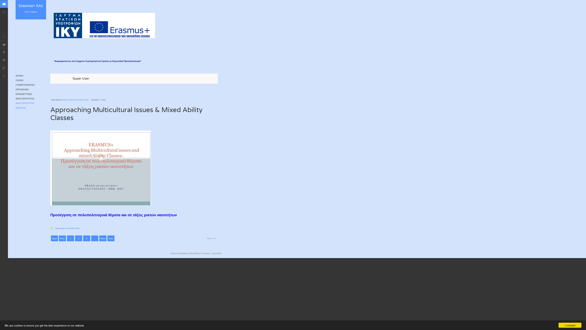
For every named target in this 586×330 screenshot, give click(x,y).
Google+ (4, 68)
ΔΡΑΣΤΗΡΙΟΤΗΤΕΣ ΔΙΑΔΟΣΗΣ (25, 105)
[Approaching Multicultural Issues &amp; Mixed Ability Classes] (134, 168)
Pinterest (4, 60)
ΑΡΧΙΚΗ (19, 76)
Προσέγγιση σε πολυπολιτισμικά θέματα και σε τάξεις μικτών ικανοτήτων (113, 215)
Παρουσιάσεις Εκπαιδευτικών (76, 100)
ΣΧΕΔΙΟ (19, 80)
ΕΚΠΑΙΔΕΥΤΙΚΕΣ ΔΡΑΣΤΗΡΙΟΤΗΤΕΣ (25, 96)
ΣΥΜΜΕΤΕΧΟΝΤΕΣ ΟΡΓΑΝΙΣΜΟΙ (25, 87)
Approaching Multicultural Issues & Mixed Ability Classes (126, 114)
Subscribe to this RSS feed (67, 228)
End (111, 238)
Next (103, 238)
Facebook (4, 52)
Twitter (4, 44)
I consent (570, 325)
